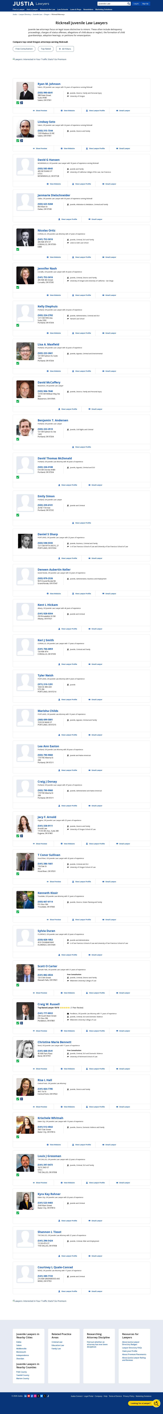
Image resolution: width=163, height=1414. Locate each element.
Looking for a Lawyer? (141, 1403)
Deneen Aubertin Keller (54, 569)
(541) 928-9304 (45, 613)
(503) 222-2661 (45, 353)
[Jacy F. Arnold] (25, 824)
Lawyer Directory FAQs (132, 1348)
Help (105, 1396)
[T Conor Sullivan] (25, 862)
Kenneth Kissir (48, 893)
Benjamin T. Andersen (53, 420)
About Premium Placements (134, 1354)
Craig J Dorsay (47, 781)
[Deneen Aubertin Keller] (25, 576)
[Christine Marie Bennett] (25, 1049)
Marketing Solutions (103, 9)
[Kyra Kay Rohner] (25, 1201)
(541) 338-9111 (45, 825)
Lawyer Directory (25, 14)
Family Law (56, 1348)
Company (98, 1396)
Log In (136, 4)
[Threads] (38, 1396)
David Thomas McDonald (55, 458)
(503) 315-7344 (45, 130)
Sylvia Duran (46, 931)
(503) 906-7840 (45, 391)
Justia (15, 14)
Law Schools (62, 9)
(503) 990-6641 (45, 92)
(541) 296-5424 (45, 1240)
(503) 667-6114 (45, 901)
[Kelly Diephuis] (25, 313)
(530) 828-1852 (45, 939)
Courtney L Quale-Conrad (55, 1267)
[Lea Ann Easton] (25, 753)
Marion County (22, 1378)
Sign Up (145, 4)
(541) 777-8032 (45, 1013)
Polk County (21, 1372)
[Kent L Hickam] (25, 612)
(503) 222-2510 (45, 429)
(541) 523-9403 (45, 1202)
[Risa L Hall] (25, 1087)
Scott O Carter (47, 966)
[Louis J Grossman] (25, 1163)
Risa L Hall (45, 1080)
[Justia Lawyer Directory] (23, 4)
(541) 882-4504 (45, 974)
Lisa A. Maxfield (48, 344)
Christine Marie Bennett (54, 1042)
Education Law (58, 1345)
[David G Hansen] (25, 167)
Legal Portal (88, 1396)
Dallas (18, 1342)
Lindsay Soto (46, 122)
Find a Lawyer (19, 9)
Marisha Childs (48, 711)
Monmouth (21, 1352)
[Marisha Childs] (25, 718)
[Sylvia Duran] (25, 938)
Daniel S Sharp (48, 534)
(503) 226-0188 (45, 467)
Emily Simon (46, 496)
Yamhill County (22, 1375)
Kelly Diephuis (48, 306)
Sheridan (20, 1358)
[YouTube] (28, 1396)
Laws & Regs (75, 9)
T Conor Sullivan (49, 855)
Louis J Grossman (49, 1156)
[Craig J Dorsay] (25, 788)
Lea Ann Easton (48, 746)
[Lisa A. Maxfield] (25, 351)
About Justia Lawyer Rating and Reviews (134, 1358)
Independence (22, 1355)
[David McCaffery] (25, 389)
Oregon (46, 14)
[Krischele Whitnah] (25, 1125)
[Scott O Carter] (25, 973)
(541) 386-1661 (45, 863)
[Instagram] (35, 1396)
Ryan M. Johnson (49, 84)
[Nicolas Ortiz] (25, 237)
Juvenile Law (37, 14)
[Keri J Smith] (25, 647)
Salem (19, 1345)
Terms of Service (115, 1396)
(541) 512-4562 (45, 1126)
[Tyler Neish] (25, 682)
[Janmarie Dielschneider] (25, 202)
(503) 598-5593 (45, 542)
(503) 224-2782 (45, 315)
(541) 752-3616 (45, 239)
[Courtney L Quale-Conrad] (25, 1274)
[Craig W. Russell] (25, 1011)
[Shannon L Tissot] (25, 1239)
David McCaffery (49, 382)
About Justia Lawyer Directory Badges (130, 1343)
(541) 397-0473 (45, 1164)
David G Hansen (49, 160)
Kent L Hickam (48, 605)
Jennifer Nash (47, 268)
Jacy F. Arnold (47, 817)
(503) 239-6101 (45, 505)
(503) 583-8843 (45, 168)
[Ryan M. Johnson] (25, 91)
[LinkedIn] (25, 1396)
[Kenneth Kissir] (25, 900)
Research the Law (47, 9)
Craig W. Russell (49, 1004)
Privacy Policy (128, 1396)
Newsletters (88, 9)
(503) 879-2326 (45, 578)
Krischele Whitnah (50, 1118)
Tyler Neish (45, 675)
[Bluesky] (41, 1396)
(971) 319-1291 (45, 684)
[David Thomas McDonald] (25, 465)
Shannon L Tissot (49, 1232)
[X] (44, 1396)
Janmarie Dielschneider (54, 195)
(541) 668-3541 (45, 1050)
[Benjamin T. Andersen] (25, 427)
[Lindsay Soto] (25, 129)
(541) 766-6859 (45, 648)
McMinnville (21, 1348)
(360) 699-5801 (45, 719)
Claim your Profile (129, 1351)
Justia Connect (76, 1396)
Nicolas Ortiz (46, 230)
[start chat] (156, 1403)
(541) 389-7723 (45, 1275)
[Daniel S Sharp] (25, 541)
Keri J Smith (46, 640)
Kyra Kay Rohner (49, 1194)
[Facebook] (32, 1396)
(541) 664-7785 (45, 1088)
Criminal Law (57, 1342)
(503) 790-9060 (45, 754)
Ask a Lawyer (32, 9)
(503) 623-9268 (45, 203)
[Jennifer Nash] (25, 275)
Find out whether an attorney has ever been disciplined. (97, 1344)
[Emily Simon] (25, 503)
